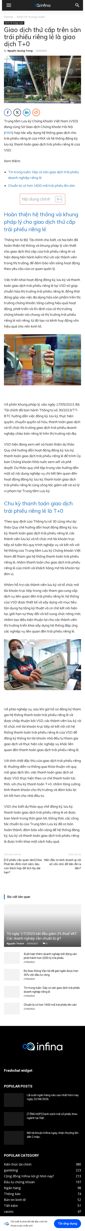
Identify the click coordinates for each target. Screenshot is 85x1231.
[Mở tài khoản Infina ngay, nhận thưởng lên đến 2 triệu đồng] (14, 1138)
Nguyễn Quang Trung (20, 50)
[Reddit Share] (36, 112)
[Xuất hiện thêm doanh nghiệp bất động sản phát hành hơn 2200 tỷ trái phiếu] (12, 958)
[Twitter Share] (17, 112)
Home (8, 17)
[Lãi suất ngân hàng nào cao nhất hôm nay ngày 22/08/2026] (14, 1100)
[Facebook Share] (7, 112)
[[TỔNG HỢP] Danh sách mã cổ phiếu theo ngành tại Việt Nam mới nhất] (14, 1119)
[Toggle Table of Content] (56, 199)
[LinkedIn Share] (26, 112)
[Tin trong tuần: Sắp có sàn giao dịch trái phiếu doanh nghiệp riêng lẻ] (12, 992)
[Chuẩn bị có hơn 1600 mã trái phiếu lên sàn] (12, 1009)
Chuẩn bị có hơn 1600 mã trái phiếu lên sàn (41, 185)
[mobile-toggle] (8, 5)
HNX (8, 133)
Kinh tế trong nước (31, 17)
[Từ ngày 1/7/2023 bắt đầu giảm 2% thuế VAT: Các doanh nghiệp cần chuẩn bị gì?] (42, 925)
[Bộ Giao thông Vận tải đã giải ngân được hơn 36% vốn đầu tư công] (12, 975)
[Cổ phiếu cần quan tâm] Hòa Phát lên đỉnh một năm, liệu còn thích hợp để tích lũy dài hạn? (23, 866)
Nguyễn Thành (15, 943)
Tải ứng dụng (67, 1223)
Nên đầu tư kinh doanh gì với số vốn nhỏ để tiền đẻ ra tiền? (62, 864)
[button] (77, 5)
